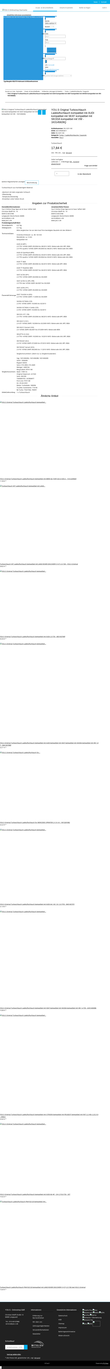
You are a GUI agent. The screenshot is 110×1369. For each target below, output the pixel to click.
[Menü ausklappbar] (4, 6)
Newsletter (36, 1334)
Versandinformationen (41, 1330)
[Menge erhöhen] (71, 173)
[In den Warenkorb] (3, 107)
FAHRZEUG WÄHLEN (51, 50)
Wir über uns (37, 1322)
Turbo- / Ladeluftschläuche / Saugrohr (73, 135)
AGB (59, 1320)
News (96, 2)
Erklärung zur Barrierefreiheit (38, 1317)
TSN (46, 40)
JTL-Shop (105, 1363)
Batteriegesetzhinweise (66, 1332)
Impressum (62, 1328)
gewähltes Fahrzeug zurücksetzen (19, 15)
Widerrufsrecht (63, 1336)
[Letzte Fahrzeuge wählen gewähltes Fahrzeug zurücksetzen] (58, 75)
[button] (95, 7)
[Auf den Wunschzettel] (44, 112)
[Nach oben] (1, 1367)
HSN (46, 34)
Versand (69, 153)
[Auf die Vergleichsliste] (39, 112)
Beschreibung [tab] (32, 183)
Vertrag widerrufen (14, 1354)
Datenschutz (62, 1316)
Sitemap (61, 1324)
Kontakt (104, 2)
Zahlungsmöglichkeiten (41, 1326)
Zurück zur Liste (10, 91)
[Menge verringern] (53, 173)
